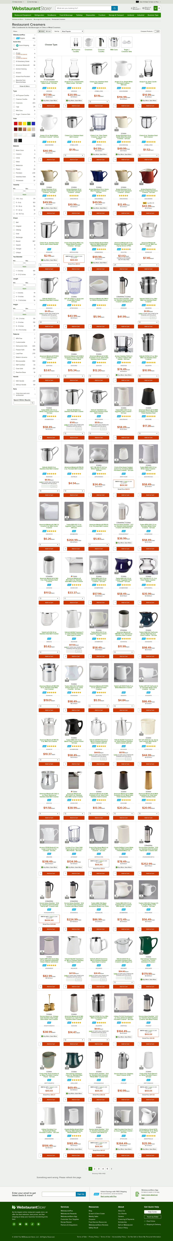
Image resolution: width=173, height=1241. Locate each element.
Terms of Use (105, 1237)
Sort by (57, 31)
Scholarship (122, 1222)
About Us (121, 1211)
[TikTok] (32, 1224)
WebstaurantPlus (67, 1211)
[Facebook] (26, 1224)
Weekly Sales (93, 1216)
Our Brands (122, 1214)
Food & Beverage (66, 15)
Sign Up (80, 1194)
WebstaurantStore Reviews (98, 1225)
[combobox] (83, 8)
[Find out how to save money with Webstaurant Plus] (44, 88)
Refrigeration (39, 15)
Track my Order (152, 1217)
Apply (24, 194)
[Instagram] (14, 1224)
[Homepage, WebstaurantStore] (32, 8)
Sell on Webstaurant (125, 1225)
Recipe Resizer (66, 1222)
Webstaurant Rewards (69, 1214)
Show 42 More (25, 86)
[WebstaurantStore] (31, 1207)
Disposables (90, 15)
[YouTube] (20, 1224)
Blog (90, 1211)
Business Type (153, 15)
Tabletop (79, 15)
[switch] (157, 31)
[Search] (32, 403)
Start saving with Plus (109, 1196)
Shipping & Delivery (154, 1224)
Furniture (102, 15)
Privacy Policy (94, 1237)
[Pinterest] (38, 1224)
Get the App (33, 2)
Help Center (18, 2)
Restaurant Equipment (23, 15)
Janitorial (130, 15)
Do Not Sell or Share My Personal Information (144, 1237)
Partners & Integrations (69, 1225)
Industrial (140, 15)
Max (27, 188)
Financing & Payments (126, 1219)
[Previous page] (86, 1169)
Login (41, 313)
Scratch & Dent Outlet (97, 1214)
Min (14, 188)
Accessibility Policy (119, 1237)
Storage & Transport (116, 15)
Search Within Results (22, 400)
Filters (15, 31)
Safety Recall (93, 1228)
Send (54, 317)
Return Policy (123, 1228)
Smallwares (52, 15)
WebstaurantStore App (69, 1216)
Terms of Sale (82, 1237)
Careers (121, 1216)
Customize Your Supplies (70, 1219)
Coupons (92, 1219)
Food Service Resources (98, 1222)
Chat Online (151, 1221)
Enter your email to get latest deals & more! (24, 1194)
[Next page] (111, 1169)
